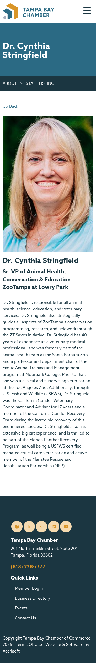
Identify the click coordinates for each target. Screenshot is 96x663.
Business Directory (32, 598)
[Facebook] (17, 526)
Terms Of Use (29, 645)
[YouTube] (66, 526)
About (10, 83)
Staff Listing (40, 83)
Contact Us (25, 618)
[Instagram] (41, 526)
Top (84, 652)
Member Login (29, 588)
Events (21, 608)
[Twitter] (29, 526)
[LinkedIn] (54, 526)
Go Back (10, 106)
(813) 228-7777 (28, 566)
